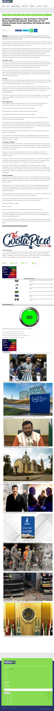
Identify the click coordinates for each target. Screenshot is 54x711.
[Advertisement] (21, 10)
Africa (25, 14)
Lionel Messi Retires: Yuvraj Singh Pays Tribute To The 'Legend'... (22, 382)
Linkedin (10, 702)
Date (4, 30)
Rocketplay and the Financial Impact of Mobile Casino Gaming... (13, 337)
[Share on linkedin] (35, 30)
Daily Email (11, 700)
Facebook (10, 695)
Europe (11, 14)
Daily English (7, 685)
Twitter (10, 697)
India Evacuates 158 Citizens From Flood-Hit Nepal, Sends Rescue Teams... (25, 572)
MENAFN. (9, 707)
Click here (11, 668)
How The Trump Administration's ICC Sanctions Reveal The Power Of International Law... (24, 417)
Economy (37, 14)
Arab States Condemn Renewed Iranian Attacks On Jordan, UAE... (22, 636)
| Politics (31, 14)
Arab (16, 14)
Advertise (6, 679)
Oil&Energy (44, 14)
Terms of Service (7, 674)
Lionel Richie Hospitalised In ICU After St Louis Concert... (20, 512)
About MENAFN (7, 681)
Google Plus (11, 699)
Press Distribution (15, 6)
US (5, 14)
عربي (28, 4)
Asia (20, 14)
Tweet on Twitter (25, 30)
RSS (9, 703)
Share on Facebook (18, 30)
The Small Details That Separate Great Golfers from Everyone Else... (13, 333)
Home (3, 6)
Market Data (25, 6)
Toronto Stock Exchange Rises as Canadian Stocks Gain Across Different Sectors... (16, 335)
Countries (38, 6)
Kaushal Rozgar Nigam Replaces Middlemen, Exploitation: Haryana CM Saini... (26, 447)
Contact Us (6, 677)
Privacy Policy (6, 676)
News (8, 6)
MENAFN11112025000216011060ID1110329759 (14, 226)
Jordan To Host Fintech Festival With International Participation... (22, 542)
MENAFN (5, 36)
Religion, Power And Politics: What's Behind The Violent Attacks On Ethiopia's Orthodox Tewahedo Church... (26, 482)
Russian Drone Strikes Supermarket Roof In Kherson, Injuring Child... (23, 602)
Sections (45, 6)
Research (32, 6)
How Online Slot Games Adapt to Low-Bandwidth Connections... (13, 331)
